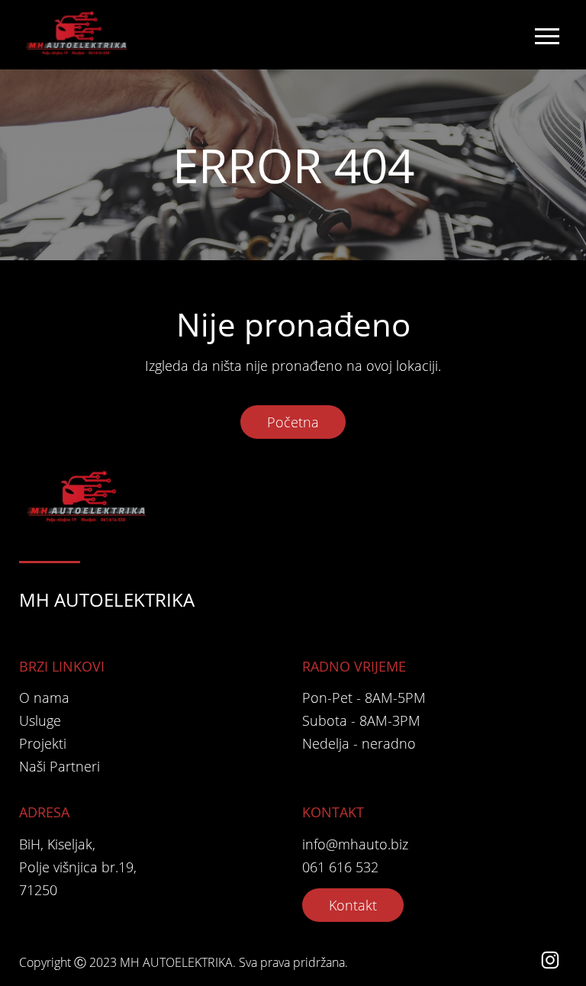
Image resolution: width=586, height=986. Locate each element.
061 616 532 (340, 867)
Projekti (42, 743)
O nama (44, 697)
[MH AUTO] (78, 34)
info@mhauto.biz (355, 844)
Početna (293, 422)
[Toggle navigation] (546, 35)
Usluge (40, 720)
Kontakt (353, 905)
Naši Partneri (59, 766)
